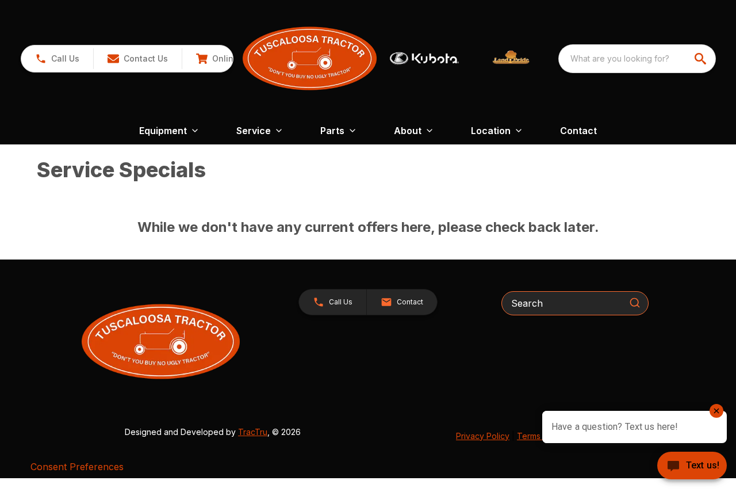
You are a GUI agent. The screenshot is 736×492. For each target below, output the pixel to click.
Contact (578, 130)
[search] (701, 58)
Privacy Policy (482, 436)
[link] (229, 58)
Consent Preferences (77, 466)
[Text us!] (692, 467)
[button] (57, 58)
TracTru (252, 432)
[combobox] (637, 59)
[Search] (634, 302)
